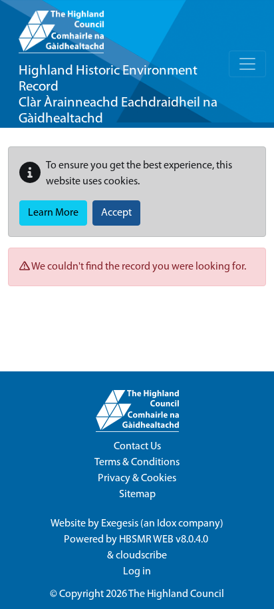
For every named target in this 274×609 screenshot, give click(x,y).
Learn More (53, 213)
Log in (137, 571)
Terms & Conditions (137, 462)
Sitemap (137, 494)
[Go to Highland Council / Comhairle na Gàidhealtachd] (61, 27)
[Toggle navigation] (247, 64)
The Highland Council (176, 594)
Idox (166, 523)
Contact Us (137, 446)
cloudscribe (141, 555)
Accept (116, 213)
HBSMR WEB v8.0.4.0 (164, 539)
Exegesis (119, 523)
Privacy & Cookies (137, 478)
